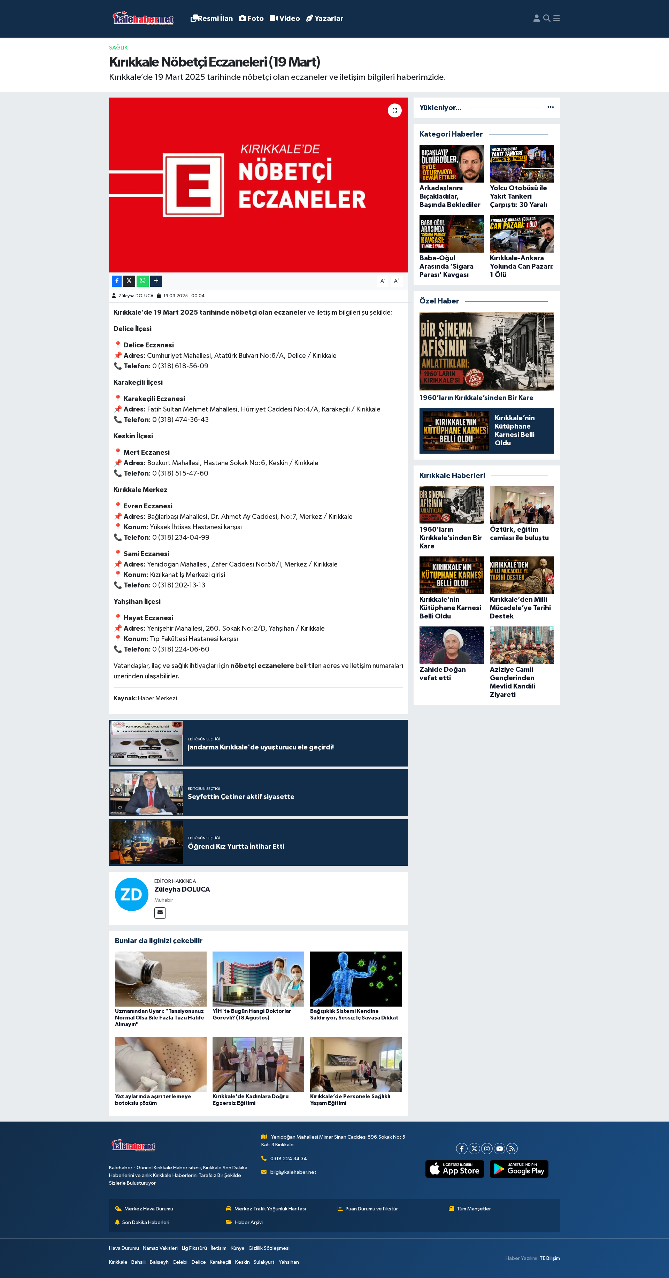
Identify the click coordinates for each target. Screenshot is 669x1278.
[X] (474, 1148)
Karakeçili (220, 1262)
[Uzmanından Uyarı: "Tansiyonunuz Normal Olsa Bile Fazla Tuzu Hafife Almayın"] (161, 979)
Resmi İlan (215, 18)
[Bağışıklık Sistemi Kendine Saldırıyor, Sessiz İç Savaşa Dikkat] (356, 979)
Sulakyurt (264, 1262)
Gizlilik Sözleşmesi (269, 1248)
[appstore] (454, 1169)
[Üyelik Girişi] (536, 18)
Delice (199, 1262)
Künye (238, 1248)
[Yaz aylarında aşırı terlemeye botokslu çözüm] (161, 1064)
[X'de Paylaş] (129, 281)
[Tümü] (550, 108)
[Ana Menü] (556, 18)
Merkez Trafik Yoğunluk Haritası (270, 1208)
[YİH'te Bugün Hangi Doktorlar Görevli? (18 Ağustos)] (258, 979)
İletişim (218, 1248)
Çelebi (179, 1262)
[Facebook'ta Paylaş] (117, 281)
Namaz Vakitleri (160, 1248)
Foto (256, 18)
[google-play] (519, 1169)
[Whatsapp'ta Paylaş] (143, 281)
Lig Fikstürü (194, 1248)
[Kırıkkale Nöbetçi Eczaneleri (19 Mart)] (258, 185)
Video (289, 18)
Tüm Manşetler (474, 1208)
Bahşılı (138, 1262)
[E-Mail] (160, 913)
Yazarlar (329, 18)
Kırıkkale (118, 1262)
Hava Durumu (124, 1248)
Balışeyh (159, 1262)
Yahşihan (289, 1262)
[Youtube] (499, 1148)
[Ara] (547, 18)
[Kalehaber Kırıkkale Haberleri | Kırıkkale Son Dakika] (145, 19)
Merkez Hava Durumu (148, 1208)
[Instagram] (487, 1148)
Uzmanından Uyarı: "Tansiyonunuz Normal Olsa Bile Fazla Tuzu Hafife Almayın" (159, 1017)
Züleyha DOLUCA (135, 296)
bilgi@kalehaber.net (293, 1172)
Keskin (242, 1262)
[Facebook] (462, 1148)
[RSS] (512, 1148)
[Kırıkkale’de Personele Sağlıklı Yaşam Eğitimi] (356, 1064)
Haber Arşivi (249, 1222)
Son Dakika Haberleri (145, 1222)
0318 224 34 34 (288, 1158)
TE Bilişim (550, 1258)
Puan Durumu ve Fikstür (372, 1208)
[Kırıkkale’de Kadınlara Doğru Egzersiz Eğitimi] (258, 1064)
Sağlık (118, 48)
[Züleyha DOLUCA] (131, 894)
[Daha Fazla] (156, 281)
